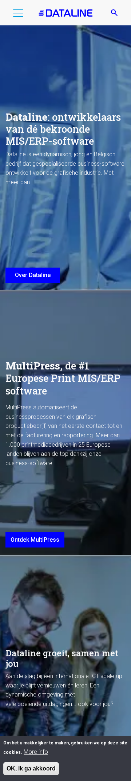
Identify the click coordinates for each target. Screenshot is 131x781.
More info (36, 751)
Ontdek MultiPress (35, 539)
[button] (18, 14)
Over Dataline (33, 275)
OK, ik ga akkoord (31, 768)
